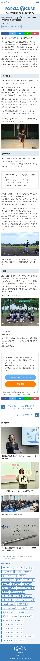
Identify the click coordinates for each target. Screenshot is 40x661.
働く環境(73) (16, 584)
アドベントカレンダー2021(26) (12, 636)
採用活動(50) (22, 604)
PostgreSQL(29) (7, 572)
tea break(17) (19, 640)
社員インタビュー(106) (10, 576)
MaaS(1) (5, 592)
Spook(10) (28, 568)
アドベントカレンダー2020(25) (12, 632)
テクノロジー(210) (8, 568)
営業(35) (18, 580)
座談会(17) (6, 584)
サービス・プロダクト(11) (26, 588)
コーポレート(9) (29, 580)
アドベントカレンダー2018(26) (12, 624)
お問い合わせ (20, 655)
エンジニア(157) (8, 580)
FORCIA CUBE (20, 8)
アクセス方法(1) (7, 640)
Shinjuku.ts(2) (19, 620)
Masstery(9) (27, 596)
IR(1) (31, 608)
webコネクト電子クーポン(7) (11, 596)
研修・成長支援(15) (9, 588)
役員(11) (22, 576)
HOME (3, 556)
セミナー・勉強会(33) (17, 612)
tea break (18, 26)
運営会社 (20, 652)
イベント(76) (23, 608)
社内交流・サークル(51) (10, 616)
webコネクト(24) (8, 600)
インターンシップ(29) (9, 608)
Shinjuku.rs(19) (7, 620)
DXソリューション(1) (17, 592)
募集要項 (20, 384)
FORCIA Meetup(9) (26, 616)
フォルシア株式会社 (11, 2)
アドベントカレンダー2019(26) (12, 628)
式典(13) (5, 612)
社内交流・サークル (7, 26)
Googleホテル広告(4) (9, 604)
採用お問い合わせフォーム (20, 377)
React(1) (19, 568)
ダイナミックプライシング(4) (25, 600)
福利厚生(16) (27, 584)
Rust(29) (18, 572)
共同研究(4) (27, 572)
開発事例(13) (29, 636)
